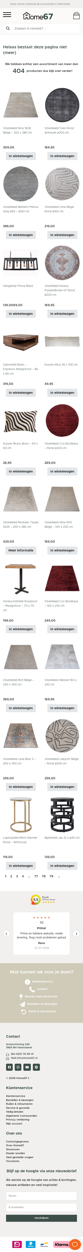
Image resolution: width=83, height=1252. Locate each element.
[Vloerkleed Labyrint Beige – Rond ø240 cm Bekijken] (62, 735)
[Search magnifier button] (7, 28)
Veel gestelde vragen (19, 1157)
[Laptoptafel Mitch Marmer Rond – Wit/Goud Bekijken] (20, 814)
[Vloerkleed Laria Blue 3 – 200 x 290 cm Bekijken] (20, 735)
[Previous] (6, 933)
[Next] (76, 933)
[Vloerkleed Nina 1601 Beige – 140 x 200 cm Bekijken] (62, 499)
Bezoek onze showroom (41, 996)
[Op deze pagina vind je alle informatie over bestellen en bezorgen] (22, 1004)
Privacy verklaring (17, 1119)
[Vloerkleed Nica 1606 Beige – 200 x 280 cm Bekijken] (20, 104)
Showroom (13, 1149)
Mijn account (14, 1123)
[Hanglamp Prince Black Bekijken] (20, 262)
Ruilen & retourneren (42, 1011)
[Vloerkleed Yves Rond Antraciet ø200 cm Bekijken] (62, 104)
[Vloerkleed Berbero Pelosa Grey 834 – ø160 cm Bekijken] (20, 183)
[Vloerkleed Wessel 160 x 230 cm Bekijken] (62, 656)
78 (44, 876)
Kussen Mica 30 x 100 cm (61, 364)
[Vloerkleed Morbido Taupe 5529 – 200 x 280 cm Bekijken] (20, 499)
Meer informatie (20, 550)
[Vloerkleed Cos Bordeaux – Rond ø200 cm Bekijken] (62, 420)
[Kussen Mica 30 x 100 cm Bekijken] (62, 341)
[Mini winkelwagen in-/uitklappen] (76, 15)
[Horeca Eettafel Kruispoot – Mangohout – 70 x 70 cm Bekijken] (20, 577)
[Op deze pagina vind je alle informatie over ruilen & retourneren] (23, 1012)
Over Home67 (15, 1145)
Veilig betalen (14, 1112)
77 (36, 876)
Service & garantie (18, 1108)
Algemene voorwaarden (21, 1116)
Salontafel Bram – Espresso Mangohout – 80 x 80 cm (20, 369)
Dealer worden (15, 1153)
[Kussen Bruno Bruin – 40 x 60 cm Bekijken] (20, 420)
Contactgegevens (17, 1141)
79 (51, 876)
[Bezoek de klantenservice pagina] (27, 982)
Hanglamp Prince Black (18, 286)
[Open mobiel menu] (7, 14)
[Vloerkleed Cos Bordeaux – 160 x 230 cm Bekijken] (62, 577)
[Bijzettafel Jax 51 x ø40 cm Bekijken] (62, 814)
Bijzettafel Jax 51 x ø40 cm (62, 837)
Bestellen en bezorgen (42, 1004)
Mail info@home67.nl (24, 1058)
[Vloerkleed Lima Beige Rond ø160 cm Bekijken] (62, 183)
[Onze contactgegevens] (32, 989)
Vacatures (12, 1161)
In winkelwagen (21, 156)
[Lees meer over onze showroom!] (21, 997)
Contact (42, 989)
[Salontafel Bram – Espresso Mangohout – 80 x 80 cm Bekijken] (20, 341)
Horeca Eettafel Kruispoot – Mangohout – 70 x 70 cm (20, 606)
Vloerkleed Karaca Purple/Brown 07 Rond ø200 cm (60, 290)
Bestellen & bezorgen (19, 1100)
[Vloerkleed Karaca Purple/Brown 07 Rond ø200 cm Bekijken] (62, 262)
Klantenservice (42, 981)
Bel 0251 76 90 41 (22, 1054)
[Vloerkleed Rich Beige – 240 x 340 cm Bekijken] (20, 656)
